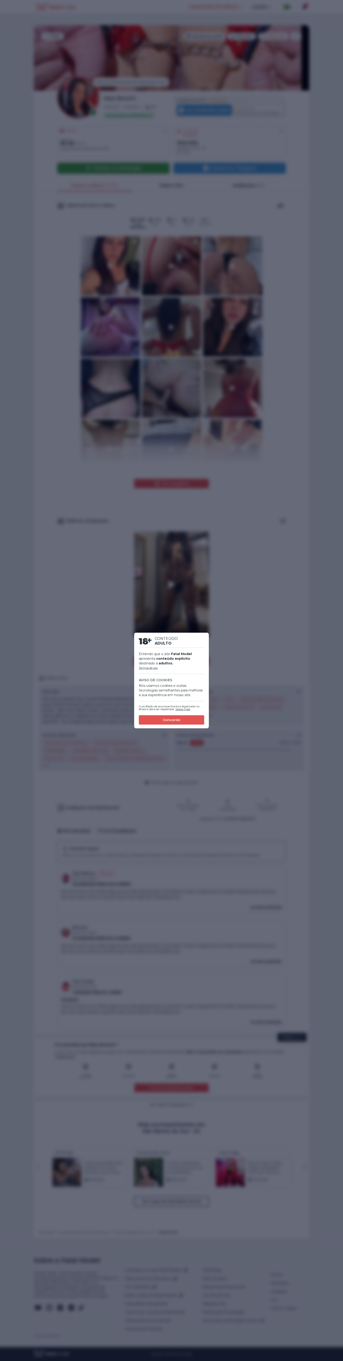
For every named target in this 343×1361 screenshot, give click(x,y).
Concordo (171, 720)
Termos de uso (148, 668)
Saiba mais (182, 709)
